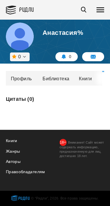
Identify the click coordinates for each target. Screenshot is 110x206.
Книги (85, 78)
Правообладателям (25, 171)
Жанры (13, 151)
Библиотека (56, 78)
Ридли (26, 9)
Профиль (21, 78)
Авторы (13, 161)
